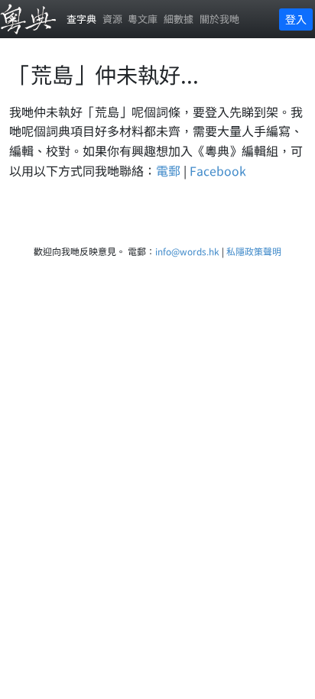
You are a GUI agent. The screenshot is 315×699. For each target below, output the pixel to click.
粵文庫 (143, 18)
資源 (112, 18)
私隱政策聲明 (253, 250)
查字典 (81, 18)
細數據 (178, 18)
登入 (296, 19)
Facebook (218, 170)
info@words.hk (187, 250)
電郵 (168, 170)
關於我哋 (219, 18)
